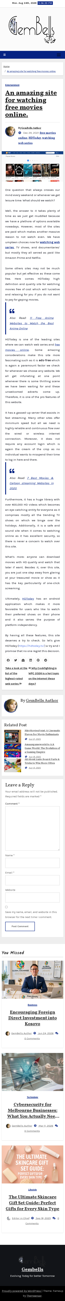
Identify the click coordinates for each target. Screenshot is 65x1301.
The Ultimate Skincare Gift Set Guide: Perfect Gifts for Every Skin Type (32, 1203)
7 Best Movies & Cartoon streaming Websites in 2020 (32, 483)
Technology (32, 1097)
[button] (4, 55)
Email (9, 872)
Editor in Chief (20, 1218)
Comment (12, 803)
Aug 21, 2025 (35, 739)
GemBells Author (31, 128)
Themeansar (34, 1295)
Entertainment (12, 85)
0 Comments (32, 1038)
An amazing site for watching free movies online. (31, 71)
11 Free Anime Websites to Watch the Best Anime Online (32, 323)
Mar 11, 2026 (45, 1125)
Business (32, 1005)
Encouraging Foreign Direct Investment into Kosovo (32, 1018)
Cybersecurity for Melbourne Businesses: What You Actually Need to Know (32, 1113)
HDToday (35, 138)
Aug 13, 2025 (35, 768)
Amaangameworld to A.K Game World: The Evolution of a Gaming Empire (42, 748)
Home (6, 66)
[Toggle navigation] (59, 55)
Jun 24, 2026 (45, 1033)
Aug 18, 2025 (35, 757)
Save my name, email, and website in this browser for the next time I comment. (31, 914)
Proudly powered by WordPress (22, 1291)
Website (10, 890)
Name (10, 855)
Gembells (32, 1269)
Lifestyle (32, 1190)
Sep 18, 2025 (43, 1218)
